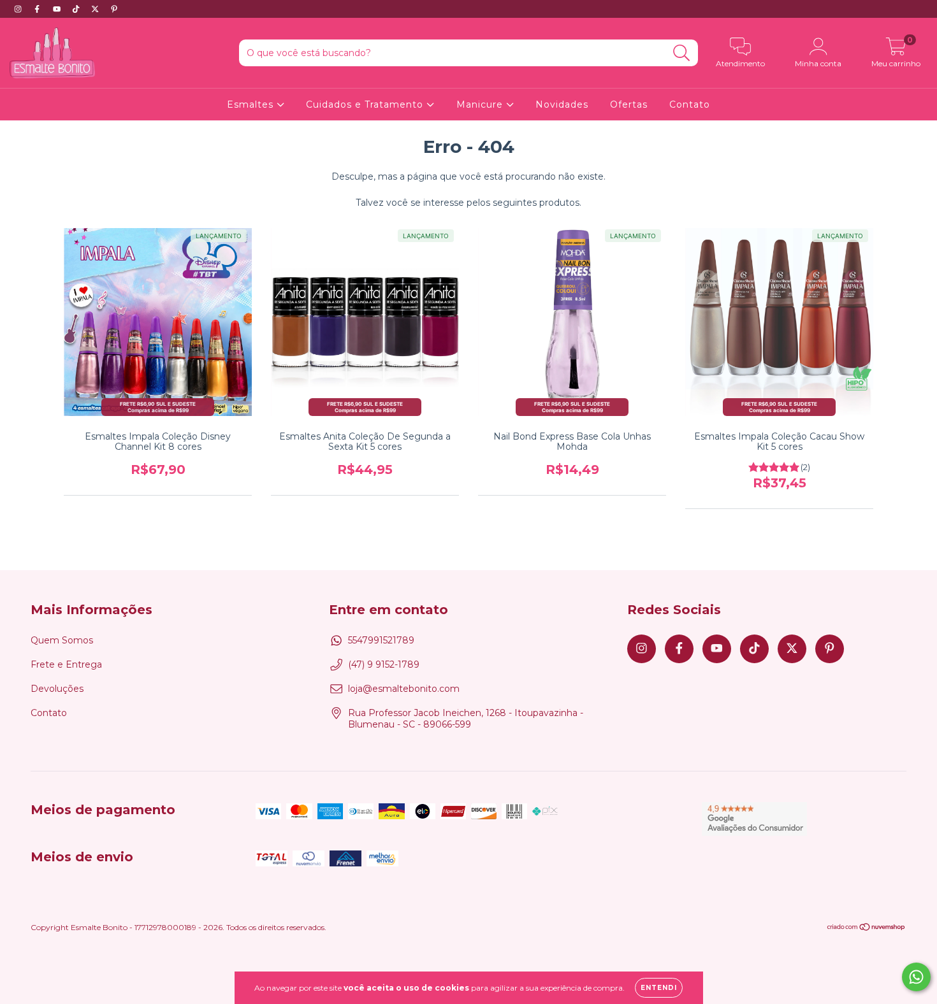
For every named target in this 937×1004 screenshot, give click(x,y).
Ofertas (629, 104)
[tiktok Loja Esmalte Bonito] (77, 9)
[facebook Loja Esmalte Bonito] (38, 9)
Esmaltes (252, 104)
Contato (689, 104)
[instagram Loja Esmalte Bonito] (19, 9)
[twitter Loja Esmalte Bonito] (96, 9)
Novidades (561, 104)
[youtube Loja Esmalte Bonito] (58, 9)
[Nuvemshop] (866, 928)
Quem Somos (62, 640)
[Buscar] (682, 53)
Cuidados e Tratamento (366, 104)
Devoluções (57, 688)
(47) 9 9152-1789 (383, 664)
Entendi (659, 988)
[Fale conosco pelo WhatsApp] (916, 977)
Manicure (481, 104)
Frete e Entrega (66, 664)
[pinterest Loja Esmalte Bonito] (114, 9)
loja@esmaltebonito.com (404, 688)
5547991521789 (381, 640)
